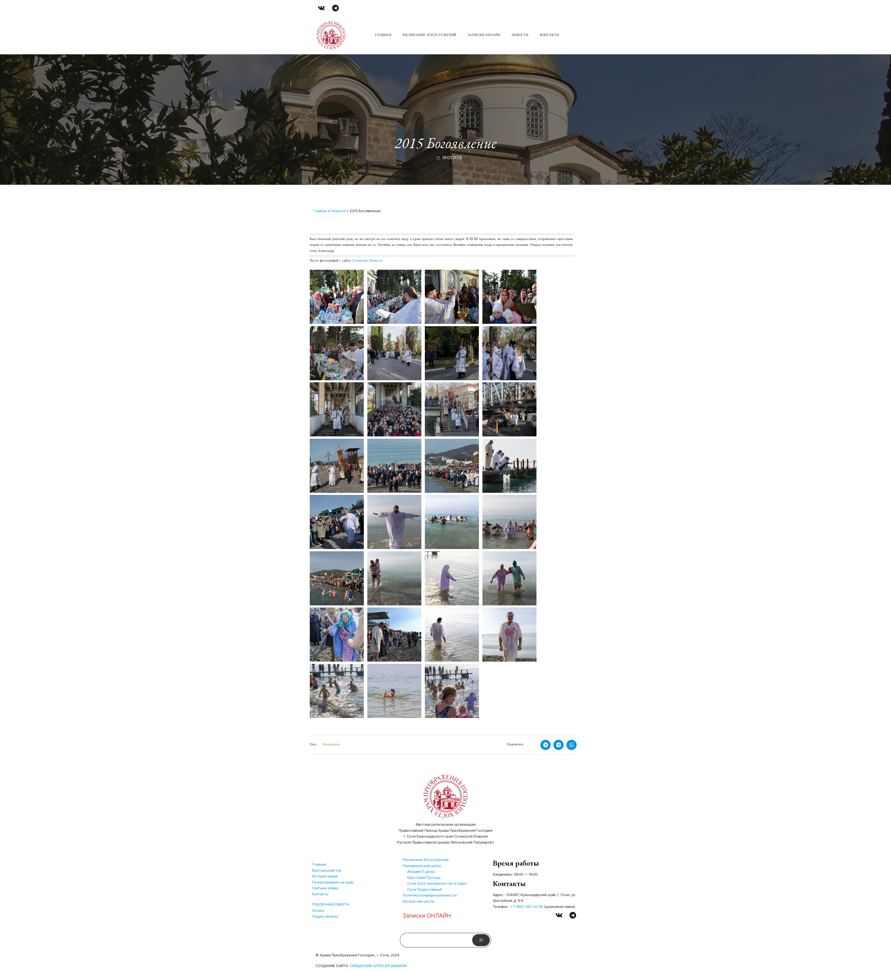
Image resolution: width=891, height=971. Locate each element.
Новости (520, 35)
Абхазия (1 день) (421, 871)
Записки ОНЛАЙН (484, 35)
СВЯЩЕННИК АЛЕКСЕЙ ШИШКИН (378, 966)
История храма (325, 876)
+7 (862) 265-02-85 (526, 906)
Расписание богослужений (429, 35)
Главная (383, 35)
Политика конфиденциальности (430, 895)
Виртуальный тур (326, 870)
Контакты (549, 35)
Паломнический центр (422, 866)
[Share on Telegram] (545, 745)
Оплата (318, 910)
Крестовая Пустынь (424, 877)
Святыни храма (325, 888)
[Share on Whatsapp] (571, 745)
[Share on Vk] (558, 745)
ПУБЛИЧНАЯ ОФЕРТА (330, 904)
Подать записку (325, 916)
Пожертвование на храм (332, 882)
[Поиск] (481, 940)
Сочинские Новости (367, 261)
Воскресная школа (418, 901)
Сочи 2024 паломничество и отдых (437, 883)
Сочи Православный (424, 889)
